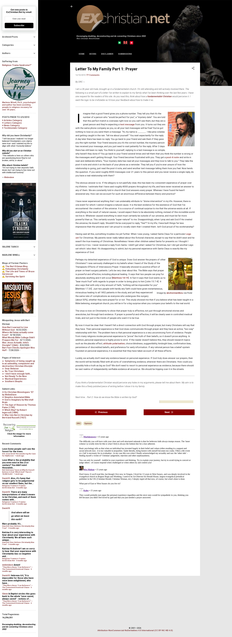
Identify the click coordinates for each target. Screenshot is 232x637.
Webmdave (9, 177)
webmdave (7, 565)
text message (127, 124)
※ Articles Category (12, 120)
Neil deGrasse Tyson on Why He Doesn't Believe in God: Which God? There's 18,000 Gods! (18, 472)
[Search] (198, 7)
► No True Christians (13, 371)
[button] (193, 68)
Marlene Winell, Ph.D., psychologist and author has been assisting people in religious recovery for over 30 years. (19, 106)
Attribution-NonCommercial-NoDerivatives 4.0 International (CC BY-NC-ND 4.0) (135, 630)
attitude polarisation (114, 343)
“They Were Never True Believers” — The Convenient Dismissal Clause (17, 568)
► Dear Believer (10, 368)
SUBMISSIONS (125, 54)
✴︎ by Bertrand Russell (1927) (17, 416)
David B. (6, 478)
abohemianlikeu (174, 293)
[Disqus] (135, 465)
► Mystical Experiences (14, 379)
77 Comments (92, 75)
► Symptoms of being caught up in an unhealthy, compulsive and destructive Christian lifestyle (18, 363)
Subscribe (19, 25)
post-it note (172, 157)
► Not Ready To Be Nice (14, 376)
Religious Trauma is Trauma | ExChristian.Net (14, 487)
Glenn (5, 593)
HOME (82, 54)
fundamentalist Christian (159, 96)
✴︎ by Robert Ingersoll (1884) (14, 411)
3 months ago (21, 488)
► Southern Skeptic (12, 381)
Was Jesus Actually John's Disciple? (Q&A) (15, 343)
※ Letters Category (12, 123)
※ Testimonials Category (14, 128)
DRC (79, 423)
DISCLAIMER (107, 54)
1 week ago (19, 456)
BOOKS (92, 54)
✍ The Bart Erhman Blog (15, 266)
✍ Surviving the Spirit (13, 276)
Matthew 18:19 (120, 277)
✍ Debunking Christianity (15, 269)
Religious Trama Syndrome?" (17, 65)
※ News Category (11, 125)
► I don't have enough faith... (16, 373)
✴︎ (16, 397)
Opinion (88, 423)
